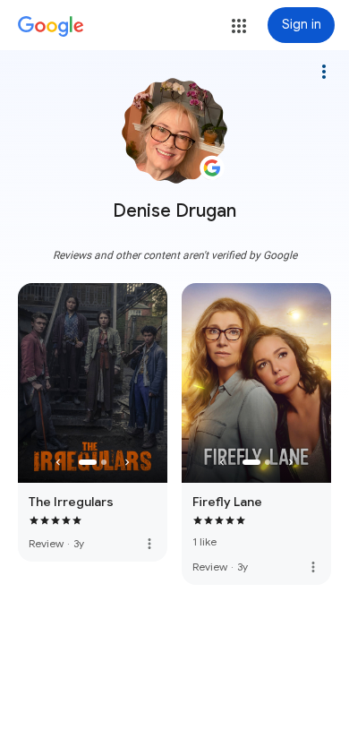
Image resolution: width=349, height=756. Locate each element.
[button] (239, 26)
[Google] (51, 27)
